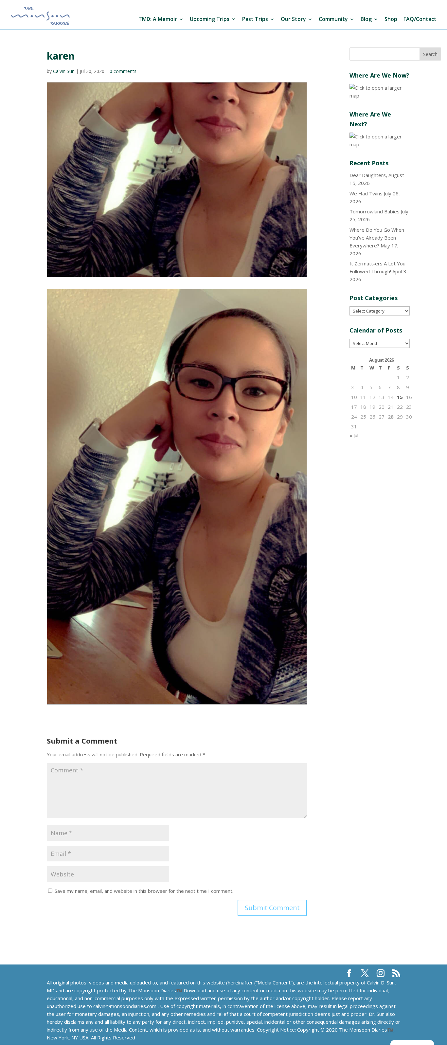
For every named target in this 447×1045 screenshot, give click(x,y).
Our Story (293, 19)
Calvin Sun (64, 71)
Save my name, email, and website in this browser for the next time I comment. (144, 891)
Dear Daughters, (368, 175)
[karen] (177, 497)
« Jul (353, 435)
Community (333, 19)
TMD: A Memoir (157, 19)
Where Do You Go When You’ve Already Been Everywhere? (376, 237)
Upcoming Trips (209, 19)
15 (400, 397)
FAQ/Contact (420, 19)
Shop (390, 19)
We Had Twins (366, 193)
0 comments (123, 71)
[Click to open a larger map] (379, 95)
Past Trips (255, 19)
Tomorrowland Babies (374, 211)
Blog (366, 19)
